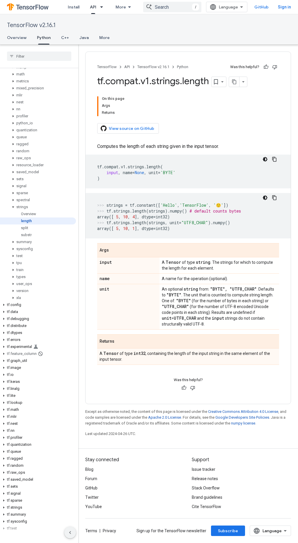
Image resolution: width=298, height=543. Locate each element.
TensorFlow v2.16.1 (31, 25)
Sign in (284, 7)
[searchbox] (39, 56)
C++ (65, 37)
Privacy (109, 530)
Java (84, 37)
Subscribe (228, 530)
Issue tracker (203, 469)
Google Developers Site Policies (242, 417)
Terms (91, 530)
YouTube (93, 506)
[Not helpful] (274, 67)
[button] (38, 74)
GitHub (261, 7)
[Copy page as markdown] (234, 82)
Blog (89, 469)
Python (44, 37)
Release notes (205, 478)
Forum (91, 478)
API (93, 7)
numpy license (243, 423)
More (121, 7)
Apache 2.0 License (164, 417)
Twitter (92, 497)
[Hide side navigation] (70, 532)
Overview (16, 37)
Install (73, 7)
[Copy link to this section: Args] (114, 250)
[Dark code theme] (265, 159)
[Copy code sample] (274, 159)
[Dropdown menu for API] (103, 7)
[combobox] (172, 7)
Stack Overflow (206, 488)
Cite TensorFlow (206, 506)
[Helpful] (266, 67)
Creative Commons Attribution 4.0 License (243, 411)
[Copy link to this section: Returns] (120, 341)
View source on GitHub (131, 128)
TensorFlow (107, 67)
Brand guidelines (207, 497)
